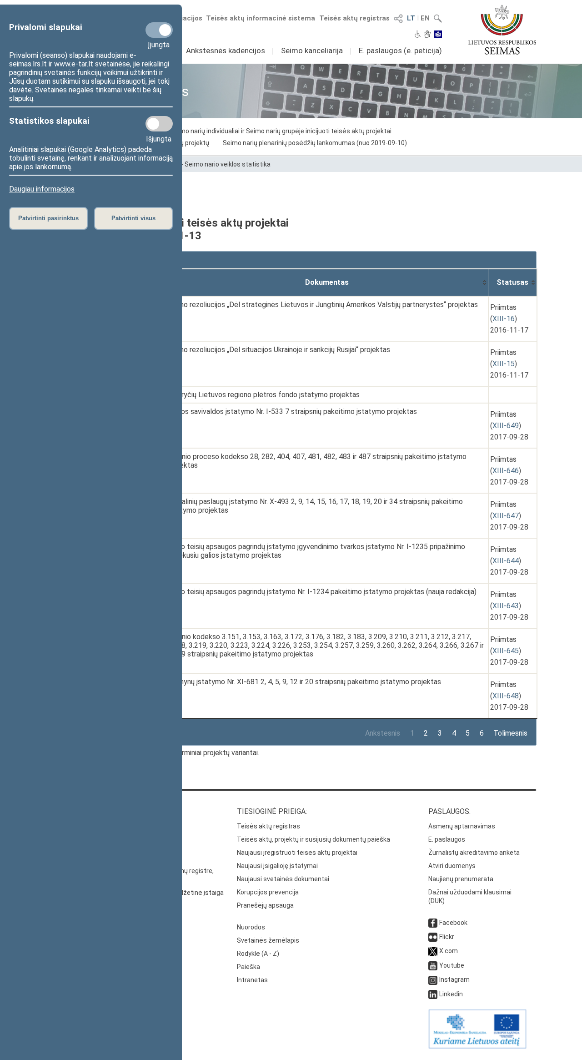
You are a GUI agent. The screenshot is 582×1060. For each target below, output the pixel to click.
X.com (448, 950)
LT (411, 18)
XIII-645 (505, 650)
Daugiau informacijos (42, 189)
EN (425, 18)
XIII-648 (505, 696)
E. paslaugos (446, 839)
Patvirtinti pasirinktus (48, 218)
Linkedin (451, 994)
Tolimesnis (510, 733)
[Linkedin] (432, 994)
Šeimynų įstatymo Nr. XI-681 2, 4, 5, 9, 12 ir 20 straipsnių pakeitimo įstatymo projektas (304, 681)
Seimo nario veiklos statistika (228, 164)
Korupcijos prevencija (268, 892)
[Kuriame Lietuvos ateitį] (477, 1046)
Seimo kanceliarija (312, 50)
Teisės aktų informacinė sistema (260, 18)
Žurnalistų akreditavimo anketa (474, 852)
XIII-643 (505, 605)
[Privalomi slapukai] (159, 30)
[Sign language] (427, 35)
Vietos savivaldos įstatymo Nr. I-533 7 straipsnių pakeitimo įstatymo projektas (292, 411)
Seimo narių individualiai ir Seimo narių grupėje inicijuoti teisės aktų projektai (281, 131)
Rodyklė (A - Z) (258, 953)
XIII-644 (505, 560)
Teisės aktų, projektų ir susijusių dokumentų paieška (313, 839)
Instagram (454, 979)
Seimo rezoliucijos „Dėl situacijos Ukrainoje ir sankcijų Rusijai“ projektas (279, 349)
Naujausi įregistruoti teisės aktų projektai (297, 852)
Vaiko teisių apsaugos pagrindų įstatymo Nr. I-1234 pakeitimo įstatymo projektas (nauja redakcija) (322, 591)
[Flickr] (432, 936)
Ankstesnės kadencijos (225, 50)
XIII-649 (505, 425)
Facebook (453, 922)
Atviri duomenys (452, 865)
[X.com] (432, 950)
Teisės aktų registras (354, 18)
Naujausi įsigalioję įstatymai (277, 865)
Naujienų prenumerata (460, 879)
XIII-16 (503, 318)
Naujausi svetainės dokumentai (283, 879)
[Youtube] (432, 965)
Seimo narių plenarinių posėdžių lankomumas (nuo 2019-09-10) (315, 142)
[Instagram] (432, 979)
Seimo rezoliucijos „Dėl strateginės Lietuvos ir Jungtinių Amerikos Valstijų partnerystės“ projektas (323, 304)
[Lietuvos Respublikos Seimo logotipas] (502, 30)
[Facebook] (432, 922)
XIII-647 (505, 515)
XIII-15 (503, 363)
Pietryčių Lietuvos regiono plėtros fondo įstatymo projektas (264, 394)
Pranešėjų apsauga (265, 905)
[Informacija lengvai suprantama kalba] (438, 35)
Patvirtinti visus (133, 218)
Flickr (446, 936)
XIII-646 (505, 470)
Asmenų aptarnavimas (461, 826)
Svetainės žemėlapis (268, 940)
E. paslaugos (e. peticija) (400, 50)
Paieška (248, 966)
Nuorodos (251, 927)
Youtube (451, 965)
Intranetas (252, 980)
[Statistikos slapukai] (159, 123)
